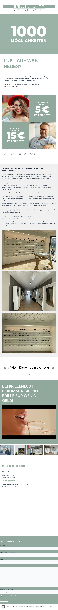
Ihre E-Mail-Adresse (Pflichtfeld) (8, 552)
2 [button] (28, 374)
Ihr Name (2, 545)
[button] (5, 368)
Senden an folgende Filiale (6, 589)
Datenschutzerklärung (16, 596)
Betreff (1, 559)
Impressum (24, 606)
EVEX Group (50, 606)
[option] (17, 367)
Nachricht (2, 566)
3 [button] (29, 374)
